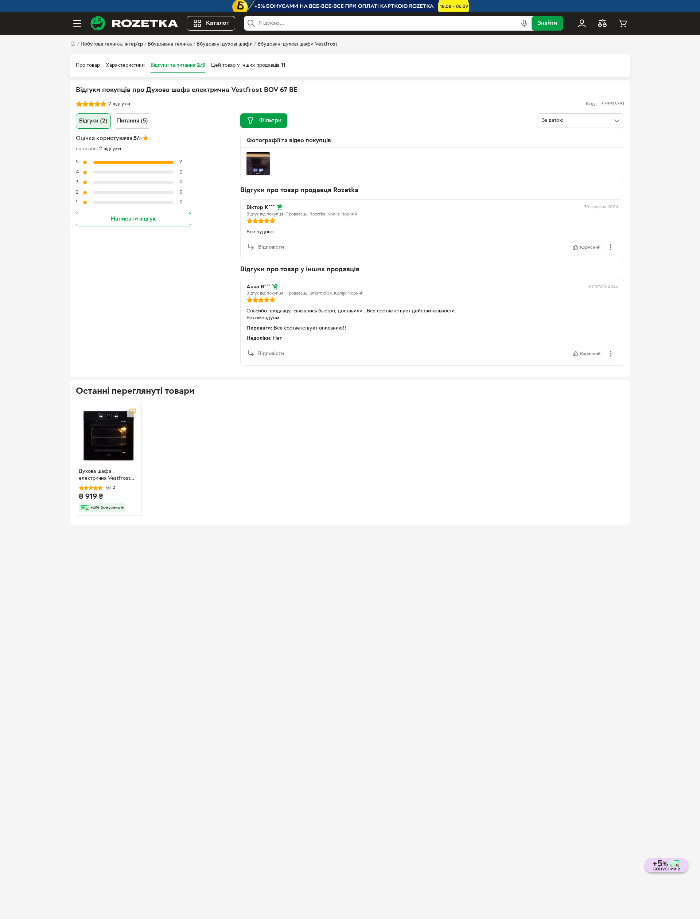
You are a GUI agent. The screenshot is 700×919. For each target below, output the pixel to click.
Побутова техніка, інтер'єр (112, 44)
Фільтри (270, 121)
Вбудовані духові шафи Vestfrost (297, 44)
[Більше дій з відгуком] (610, 247)
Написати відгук (133, 219)
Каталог (217, 23)
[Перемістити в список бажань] (133, 411)
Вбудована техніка (170, 44)
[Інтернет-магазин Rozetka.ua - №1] (134, 23)
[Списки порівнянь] (602, 23)
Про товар (88, 65)
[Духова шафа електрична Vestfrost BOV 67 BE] (109, 436)
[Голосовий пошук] (524, 23)
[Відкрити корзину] (622, 23)
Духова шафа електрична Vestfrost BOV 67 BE (104, 475)
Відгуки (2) (93, 121)
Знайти (547, 23)
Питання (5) (132, 121)
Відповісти (271, 247)
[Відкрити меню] (77, 23)
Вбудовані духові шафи (225, 44)
